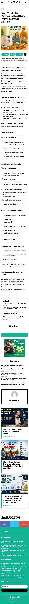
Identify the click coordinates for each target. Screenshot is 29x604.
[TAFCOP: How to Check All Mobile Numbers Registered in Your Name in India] (14, 484)
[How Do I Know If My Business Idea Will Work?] (14, 417)
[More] (25, 54)
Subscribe (24, 521)
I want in (14, 335)
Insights (4, 46)
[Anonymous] (2, 9)
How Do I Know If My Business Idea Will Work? (14, 304)
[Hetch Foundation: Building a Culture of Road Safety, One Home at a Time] (14, 450)
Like (5, 521)
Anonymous (7, 9)
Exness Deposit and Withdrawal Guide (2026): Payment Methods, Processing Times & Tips (13, 383)
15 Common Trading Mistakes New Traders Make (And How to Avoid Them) (13, 317)
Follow (14, 521)
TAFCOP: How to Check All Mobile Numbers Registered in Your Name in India (14, 312)
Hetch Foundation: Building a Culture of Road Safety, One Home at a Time (14, 308)
